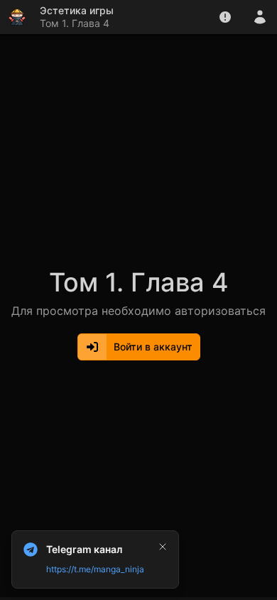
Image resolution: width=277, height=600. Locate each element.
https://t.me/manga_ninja (95, 569)
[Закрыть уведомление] (163, 547)
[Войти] (260, 17)
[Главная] (17, 17)
